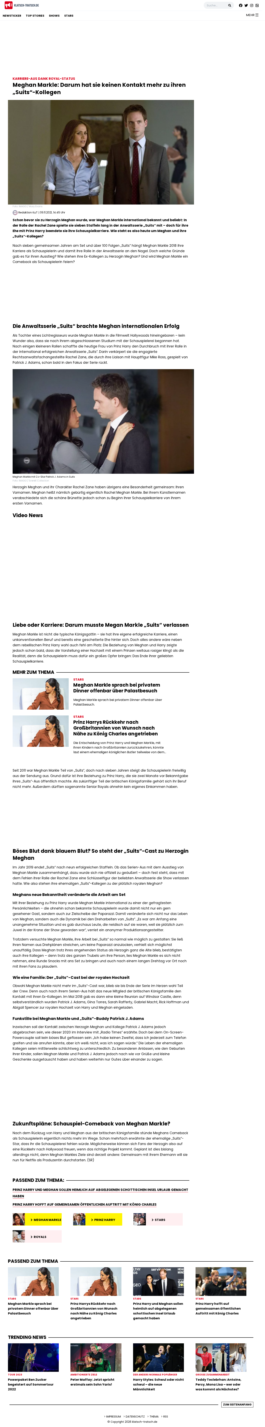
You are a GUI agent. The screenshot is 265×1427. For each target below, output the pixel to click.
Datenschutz (135, 1416)
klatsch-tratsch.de (144, 1422)
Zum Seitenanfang (237, 1404)
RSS (165, 1416)
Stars (68, 16)
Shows (54, 16)
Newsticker (12, 16)
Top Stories (35, 16)
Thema (154, 1416)
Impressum (113, 1416)
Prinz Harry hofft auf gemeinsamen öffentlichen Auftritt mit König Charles (85, 1204)
